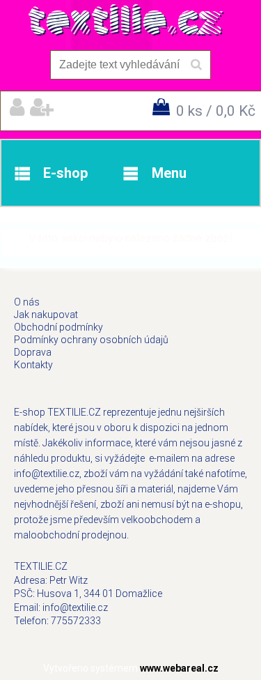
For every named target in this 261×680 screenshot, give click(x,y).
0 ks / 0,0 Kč (215, 111)
